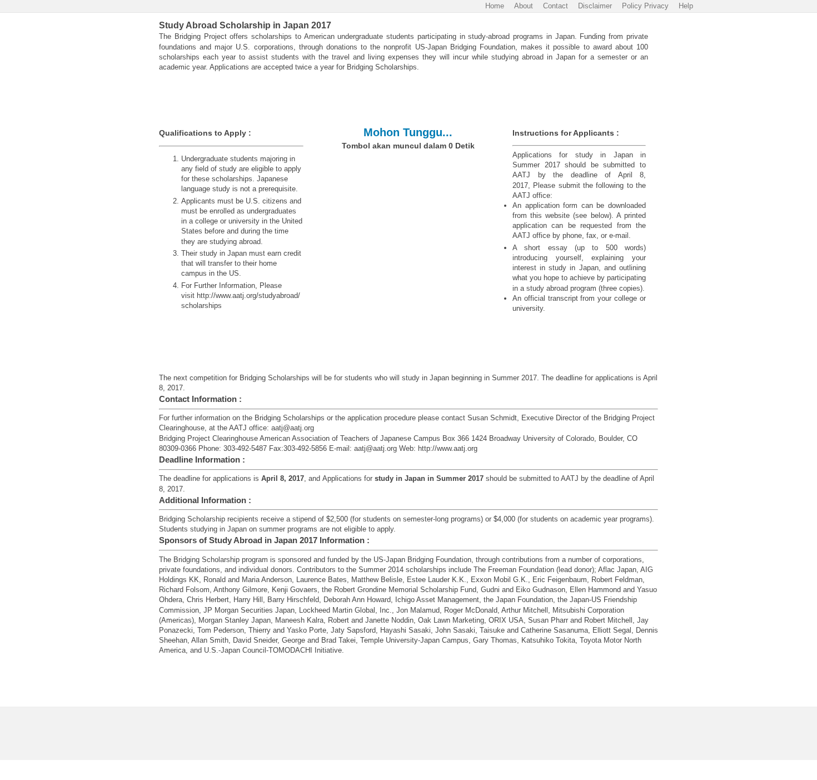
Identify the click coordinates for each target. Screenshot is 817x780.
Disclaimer (595, 6)
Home (494, 6)
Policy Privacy (645, 6)
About (523, 6)
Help (686, 6)
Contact (555, 6)
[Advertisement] (408, 100)
